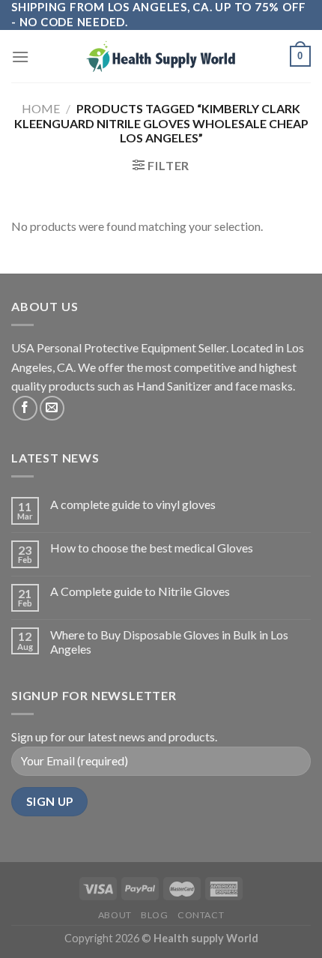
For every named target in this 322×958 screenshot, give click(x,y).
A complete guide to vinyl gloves (133, 504)
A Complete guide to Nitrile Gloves (140, 591)
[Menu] (20, 56)
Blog (154, 915)
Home (41, 108)
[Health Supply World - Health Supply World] (161, 56)
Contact (200, 915)
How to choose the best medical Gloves (151, 547)
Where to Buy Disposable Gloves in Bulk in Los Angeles (169, 641)
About (115, 915)
